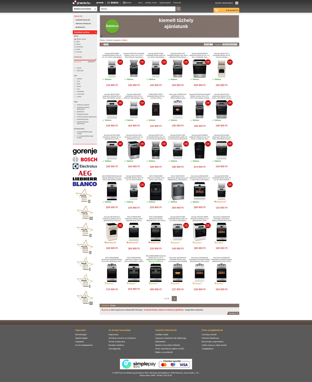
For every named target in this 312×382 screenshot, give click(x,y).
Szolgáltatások (207, 349)
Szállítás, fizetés (151, 2)
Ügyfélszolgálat (165, 2)
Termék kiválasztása (116, 342)
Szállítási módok (161, 334)
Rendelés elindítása (116, 345)
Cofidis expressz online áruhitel (214, 345)
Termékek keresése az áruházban (122, 338)
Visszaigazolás (114, 349)
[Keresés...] (178, 8)
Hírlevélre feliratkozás (210, 338)
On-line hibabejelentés (84, 345)
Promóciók (177, 2)
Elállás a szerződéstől (164, 352)
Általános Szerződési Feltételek (167, 345)
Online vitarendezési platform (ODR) (169, 349)
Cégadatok (79, 342)
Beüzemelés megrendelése (213, 342)
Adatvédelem (160, 342)
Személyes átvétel (209, 334)
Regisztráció (113, 334)
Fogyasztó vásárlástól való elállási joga (170, 338)
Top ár (140, 2)
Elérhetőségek (81, 334)
